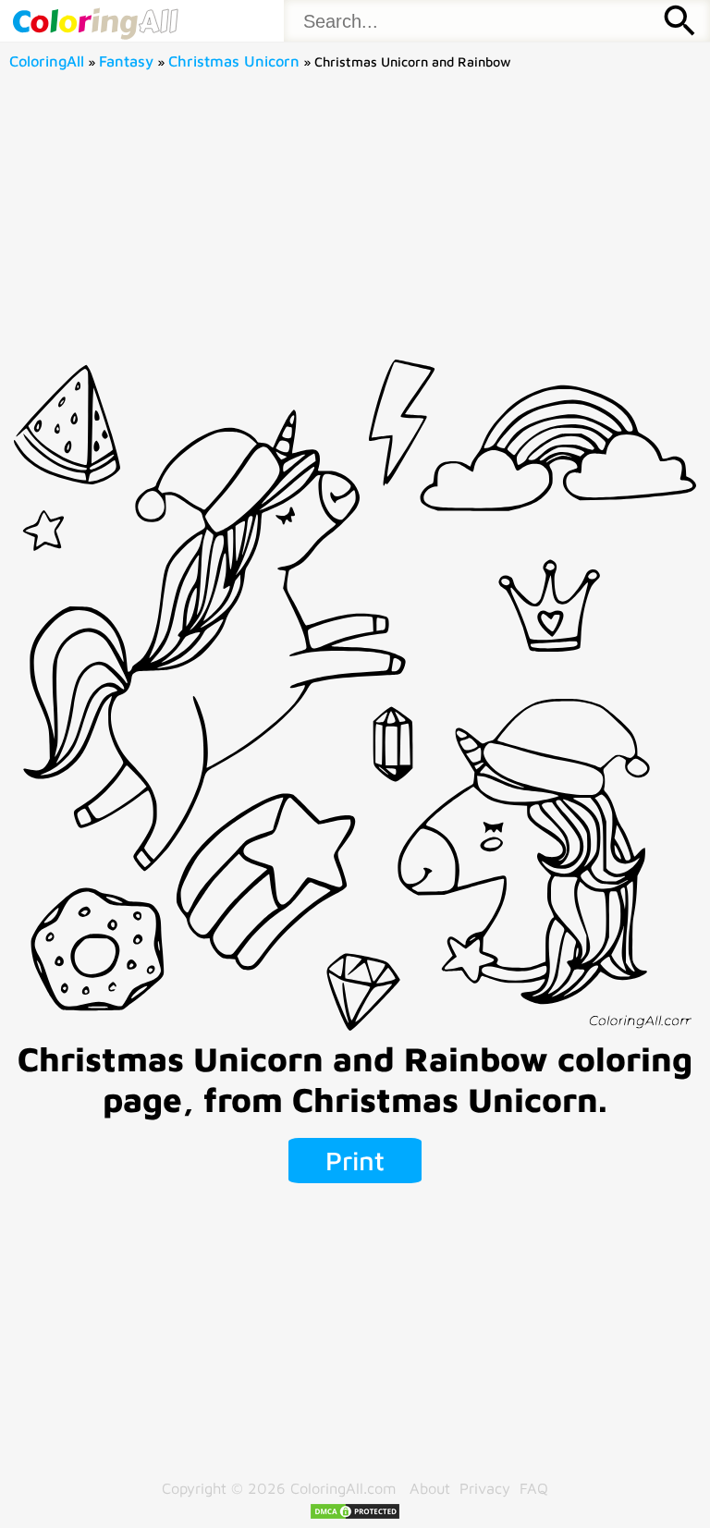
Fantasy (126, 60)
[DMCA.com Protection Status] (355, 1514)
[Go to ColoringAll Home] (95, 21)
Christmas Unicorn (234, 60)
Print (355, 1160)
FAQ (534, 1488)
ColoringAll (46, 60)
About (430, 1488)
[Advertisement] (355, 221)
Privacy (484, 1488)
